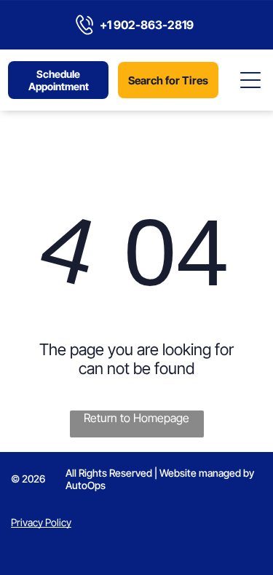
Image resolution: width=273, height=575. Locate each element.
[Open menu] (251, 80)
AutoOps (86, 485)
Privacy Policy (41, 522)
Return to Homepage (136, 418)
